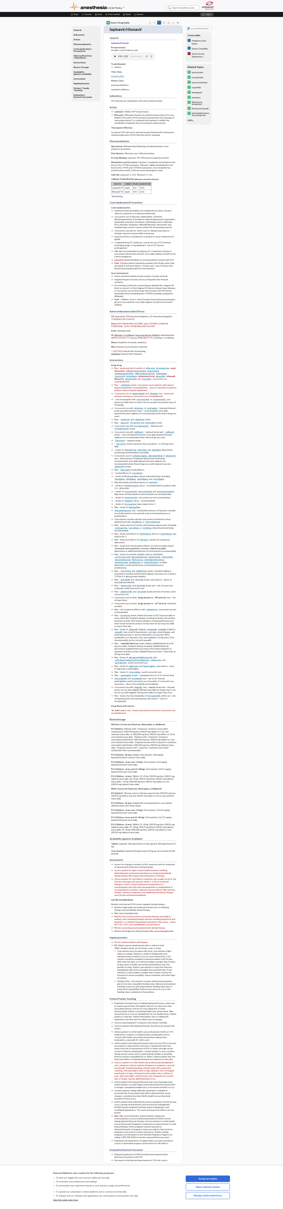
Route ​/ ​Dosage (81, 67)
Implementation (81, 83)
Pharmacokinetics (82, 44)
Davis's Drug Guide (120, 22)
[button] (139, 14)
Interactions (80, 62)
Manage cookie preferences (208, 1195)
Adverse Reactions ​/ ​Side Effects (83, 56)
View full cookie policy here (65, 1200)
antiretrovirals (117, 76)
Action (77, 39)
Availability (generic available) (82, 73)
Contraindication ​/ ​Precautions (83, 50)
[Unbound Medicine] (207, 5)
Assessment (79, 78)
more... (191, 120)
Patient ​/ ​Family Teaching (81, 89)
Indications (79, 34)
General (77, 30)
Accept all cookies (208, 1178)
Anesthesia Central (106, 5)
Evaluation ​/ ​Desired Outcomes (83, 96)
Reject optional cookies (208, 1187)
